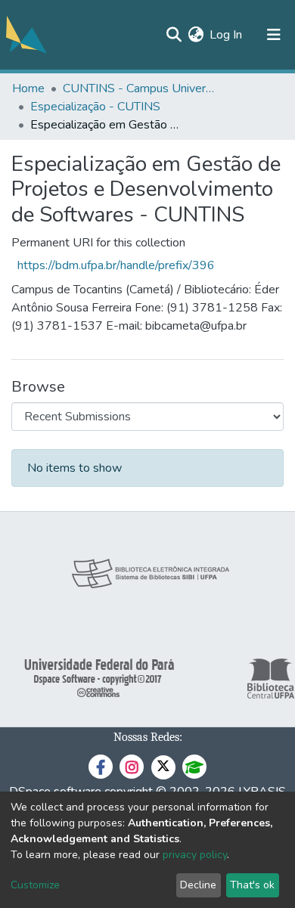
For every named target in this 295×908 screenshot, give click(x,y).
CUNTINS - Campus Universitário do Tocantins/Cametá (138, 88)
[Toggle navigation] (274, 35)
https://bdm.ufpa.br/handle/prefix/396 (116, 265)
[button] (195, 35)
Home (28, 88)
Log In (227, 34)
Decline (198, 885)
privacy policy (195, 855)
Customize (35, 885)
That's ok (252, 885)
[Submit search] (173, 35)
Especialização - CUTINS (95, 106)
